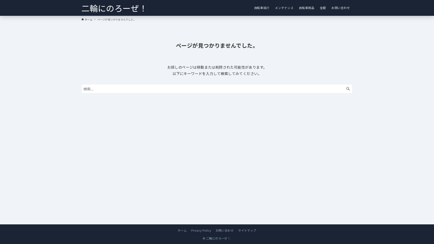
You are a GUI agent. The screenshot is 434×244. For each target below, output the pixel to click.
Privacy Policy (201, 230)
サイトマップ (247, 230)
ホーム (182, 230)
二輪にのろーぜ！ (114, 8)
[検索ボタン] (348, 89)
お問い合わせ (225, 230)
